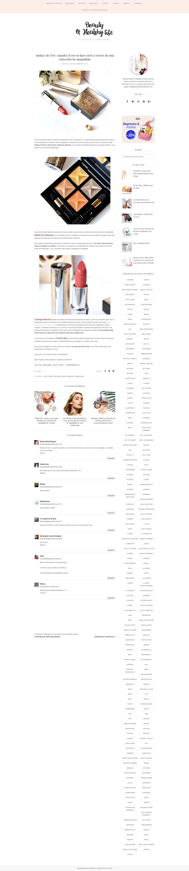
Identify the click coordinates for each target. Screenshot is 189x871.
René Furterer (130, 724)
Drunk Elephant (130, 445)
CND (146, 373)
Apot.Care (130, 299)
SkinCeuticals (130, 788)
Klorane (146, 568)
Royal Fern (130, 743)
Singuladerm (146, 778)
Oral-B (146, 699)
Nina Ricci (130, 684)
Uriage (146, 830)
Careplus (146, 378)
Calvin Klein (130, 378)
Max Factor (146, 640)
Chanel (130, 398)
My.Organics (146, 660)
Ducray (146, 445)
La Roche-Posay (146, 591)
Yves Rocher (130, 844)
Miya (130, 655)
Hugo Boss (130, 524)
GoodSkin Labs (146, 504)
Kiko (130, 568)
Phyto (146, 709)
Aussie (146, 309)
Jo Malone (130, 544)
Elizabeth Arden (130, 460)
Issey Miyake (146, 529)
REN (146, 714)
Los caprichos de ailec (48, 519)
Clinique (146, 408)
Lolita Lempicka (146, 610)
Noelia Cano (44, 464)
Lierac (130, 605)
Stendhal (146, 793)
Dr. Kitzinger (130, 440)
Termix (146, 802)
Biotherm (146, 349)
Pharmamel (130, 709)
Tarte (130, 802)
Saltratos (130, 748)
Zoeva (130, 854)
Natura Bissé (146, 674)
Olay (130, 699)
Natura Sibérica (130, 679)
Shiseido (130, 778)
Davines (130, 423)
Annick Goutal (146, 290)
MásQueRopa (45, 501)
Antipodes (130, 295)
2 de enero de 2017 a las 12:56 (49, 586)
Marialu (42, 484)
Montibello (146, 655)
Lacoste (130, 595)
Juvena (130, 553)
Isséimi (130, 534)
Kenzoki (146, 558)
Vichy (146, 835)
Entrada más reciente (48, 637)
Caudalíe (130, 388)
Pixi (130, 714)
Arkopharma (146, 304)
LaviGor (130, 600)
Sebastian (146, 753)
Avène (130, 314)
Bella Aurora (130, 334)
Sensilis (130, 768)
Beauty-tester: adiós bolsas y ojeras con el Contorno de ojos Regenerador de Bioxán (143, 260)
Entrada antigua (104, 637)
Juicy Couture (130, 548)
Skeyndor (146, 783)
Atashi (130, 309)
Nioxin (146, 684)
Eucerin (130, 475)
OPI (146, 694)
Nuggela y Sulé (146, 689)
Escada (146, 460)
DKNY (130, 418)
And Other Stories (130, 290)
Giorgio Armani (146, 499)
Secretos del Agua (130, 758)
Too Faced (146, 820)
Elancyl (130, 455)
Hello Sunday (146, 514)
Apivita (146, 295)
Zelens (146, 849)
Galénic (130, 489)
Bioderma (130, 349)
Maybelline (130, 645)
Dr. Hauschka (146, 435)
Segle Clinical (146, 758)
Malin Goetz (130, 625)
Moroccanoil (130, 660)
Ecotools (146, 450)
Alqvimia (146, 285)
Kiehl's (146, 563)
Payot (130, 704)
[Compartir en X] (109, 371)
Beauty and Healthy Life (89, 868)
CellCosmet (146, 388)
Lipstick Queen (146, 605)
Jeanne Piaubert (146, 539)
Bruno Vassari (146, 364)
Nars (146, 669)
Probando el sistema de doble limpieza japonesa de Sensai (143, 173)
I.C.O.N (146, 524)
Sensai (146, 763)
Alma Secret (130, 285)
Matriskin (130, 640)
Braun (130, 364)
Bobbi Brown (146, 354)
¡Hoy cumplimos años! (141, 243)
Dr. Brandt (130, 435)
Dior (130, 428)
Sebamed (130, 753)
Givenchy (70, 376)
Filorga (130, 480)
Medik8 (146, 645)
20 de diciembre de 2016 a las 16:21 (51, 521)
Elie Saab (146, 455)
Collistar (146, 413)
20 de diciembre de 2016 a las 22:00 (51, 539)
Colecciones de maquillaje (54, 376)
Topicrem (130, 825)
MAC (130, 620)
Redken (146, 719)
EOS (130, 450)
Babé (130, 319)
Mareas (42, 584)
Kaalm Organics (146, 553)
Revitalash (130, 729)
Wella (146, 840)
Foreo (130, 484)
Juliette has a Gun (146, 548)
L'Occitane (146, 578)
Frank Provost (146, 484)
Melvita (130, 650)
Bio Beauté (130, 344)
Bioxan (130, 354)
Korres (130, 573)
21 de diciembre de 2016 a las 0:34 (50, 559)
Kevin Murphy (130, 563)
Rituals (130, 733)
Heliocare (130, 514)
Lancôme (146, 595)
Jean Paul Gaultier (130, 539)
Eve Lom (146, 475)
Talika (146, 798)
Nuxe (130, 694)
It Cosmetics (146, 534)
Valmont (130, 835)
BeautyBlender (146, 329)
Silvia (42, 556)
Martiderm (146, 630)
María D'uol (130, 635)
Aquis (146, 299)
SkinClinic (146, 788)
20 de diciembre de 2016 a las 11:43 (51, 444)
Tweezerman (146, 825)
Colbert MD (130, 413)
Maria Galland (130, 630)
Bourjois (146, 359)
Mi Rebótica (146, 650)
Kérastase (130, 578)
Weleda (130, 840)
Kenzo (130, 558)
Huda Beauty (146, 519)
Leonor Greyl (146, 600)
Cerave (130, 393)
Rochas (146, 733)
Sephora (146, 768)
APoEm (146, 280)
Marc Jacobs (146, 625)
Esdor (130, 465)
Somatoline (130, 793)
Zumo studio (108, 868)
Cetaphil (146, 393)
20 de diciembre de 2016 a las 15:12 (51, 487)
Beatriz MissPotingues (48, 442)
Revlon (146, 729)
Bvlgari (130, 368)
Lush (130, 615)
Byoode (130, 373)
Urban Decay (130, 830)
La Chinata (130, 591)
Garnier (146, 489)
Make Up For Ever (146, 620)
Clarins (146, 403)
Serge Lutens (130, 773)
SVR (146, 743)
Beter (146, 339)
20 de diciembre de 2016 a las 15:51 (51, 504)
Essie (146, 465)
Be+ (130, 329)
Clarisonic (130, 408)
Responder (111, 458)
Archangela (130, 304)
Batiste (146, 324)
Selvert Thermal (130, 763)
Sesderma (146, 773)
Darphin (146, 418)
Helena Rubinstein (146, 509)
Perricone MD (146, 704)
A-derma (130, 280)
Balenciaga (146, 319)
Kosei (146, 573)
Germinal (146, 494)
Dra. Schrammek (146, 440)
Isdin (130, 529)
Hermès (130, 519)
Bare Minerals (130, 324)
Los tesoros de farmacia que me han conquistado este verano (143, 231)
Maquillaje (79, 376)
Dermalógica (146, 423)
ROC (130, 719)
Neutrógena (146, 679)
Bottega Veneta (130, 359)
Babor (146, 314)
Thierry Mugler (130, 820)
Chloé (130, 403)
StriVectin (130, 798)
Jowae (146, 544)
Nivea (130, 689)
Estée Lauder (146, 470)
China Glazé (146, 398)
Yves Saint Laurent (146, 844)
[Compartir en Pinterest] (113, 371)
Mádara (130, 664)
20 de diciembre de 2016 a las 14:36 (51, 467)
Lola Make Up (130, 610)
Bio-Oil (146, 344)
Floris (146, 480)
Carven (146, 383)
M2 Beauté (146, 615)
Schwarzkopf (146, 748)
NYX (146, 664)
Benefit (130, 339)
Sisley (130, 783)
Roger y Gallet (146, 738)
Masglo (146, 635)
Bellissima (146, 334)
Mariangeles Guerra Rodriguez (51, 536)
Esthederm (130, 470)
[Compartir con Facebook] (105, 371)
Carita (130, 383)
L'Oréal (130, 583)
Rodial (130, 738)
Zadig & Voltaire (130, 849)
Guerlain (130, 509)
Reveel (146, 724)
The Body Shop (146, 807)
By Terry (146, 368)
